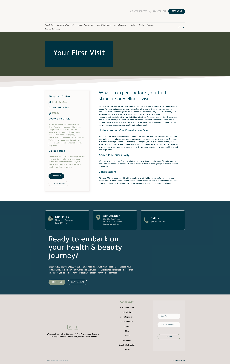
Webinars (150, 25)
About (127, 327)
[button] (138, 11)
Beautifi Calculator (53, 29)
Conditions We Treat (65, 25)
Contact (127, 350)
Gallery (134, 25)
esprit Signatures (121, 25)
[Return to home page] (65, 11)
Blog (127, 331)
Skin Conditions (127, 322)
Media (141, 25)
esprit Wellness (103, 25)
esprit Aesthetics (85, 25)
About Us (49, 25)
